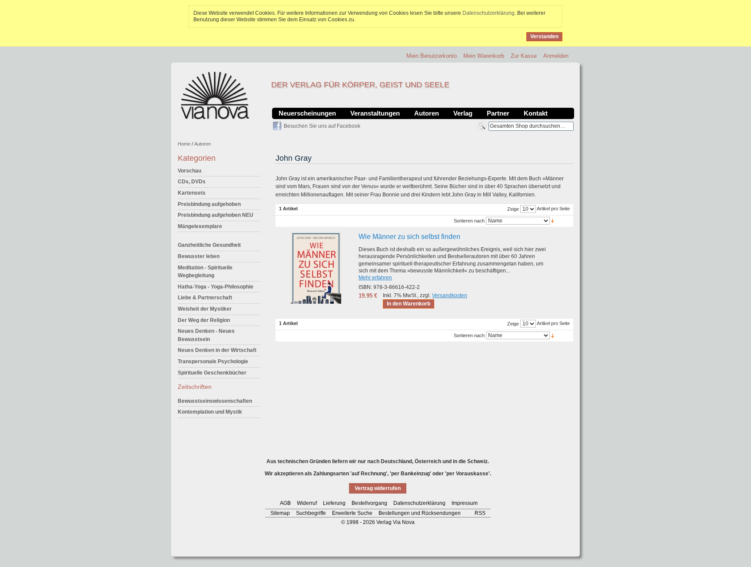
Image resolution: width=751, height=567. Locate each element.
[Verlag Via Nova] (215, 95)
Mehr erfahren (375, 278)
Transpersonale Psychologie (213, 361)
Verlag (462, 113)
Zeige (513, 209)
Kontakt (536, 113)
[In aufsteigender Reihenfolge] (552, 220)
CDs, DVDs (192, 182)
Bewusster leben (198, 256)
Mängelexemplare (200, 226)
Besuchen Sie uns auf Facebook (322, 126)
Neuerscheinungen (307, 113)
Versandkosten (449, 295)
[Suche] (482, 126)
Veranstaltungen (375, 113)
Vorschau (189, 171)
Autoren (426, 113)
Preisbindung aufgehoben (209, 204)
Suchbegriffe (311, 513)
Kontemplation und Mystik (210, 412)
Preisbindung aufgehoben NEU (215, 215)
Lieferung (334, 503)
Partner (498, 113)
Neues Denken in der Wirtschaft (217, 350)
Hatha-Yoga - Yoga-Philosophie (215, 287)
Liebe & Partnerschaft (205, 298)
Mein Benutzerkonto (431, 56)
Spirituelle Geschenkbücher (212, 373)
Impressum (465, 503)
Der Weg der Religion (204, 320)
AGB (285, 503)
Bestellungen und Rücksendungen (420, 513)
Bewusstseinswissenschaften (215, 401)
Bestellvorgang (369, 503)
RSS (480, 513)
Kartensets (192, 193)
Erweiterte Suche (352, 513)
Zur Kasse (524, 56)
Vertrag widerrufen (378, 488)
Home (184, 143)
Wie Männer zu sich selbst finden (409, 236)
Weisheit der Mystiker (205, 309)
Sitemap (280, 513)
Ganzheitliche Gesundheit (209, 245)
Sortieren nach (469, 220)
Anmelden (555, 56)
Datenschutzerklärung (488, 13)
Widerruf (307, 503)
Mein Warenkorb (483, 56)
